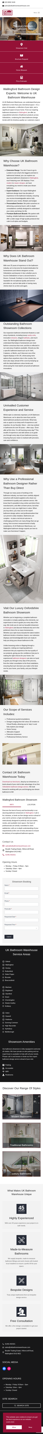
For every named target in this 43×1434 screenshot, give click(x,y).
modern (9, 183)
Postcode (8, 909)
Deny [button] (30, 1427)
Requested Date (10, 916)
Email (6, 893)
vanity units (32, 335)
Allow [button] (14, 1427)
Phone (7, 901)
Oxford (7, 961)
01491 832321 (10, 855)
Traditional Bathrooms (21, 1145)
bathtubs (27, 338)
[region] (21, 28)
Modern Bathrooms (21, 1116)
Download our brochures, (11, 782)
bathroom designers (20, 658)
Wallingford (23, 112)
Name (7, 885)
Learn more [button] (10, 1422)
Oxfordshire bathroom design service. (15, 787)
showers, (14, 338)
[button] (40, 20)
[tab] (11, 805)
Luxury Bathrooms (21, 1173)
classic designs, (19, 183)
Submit (9, 937)
